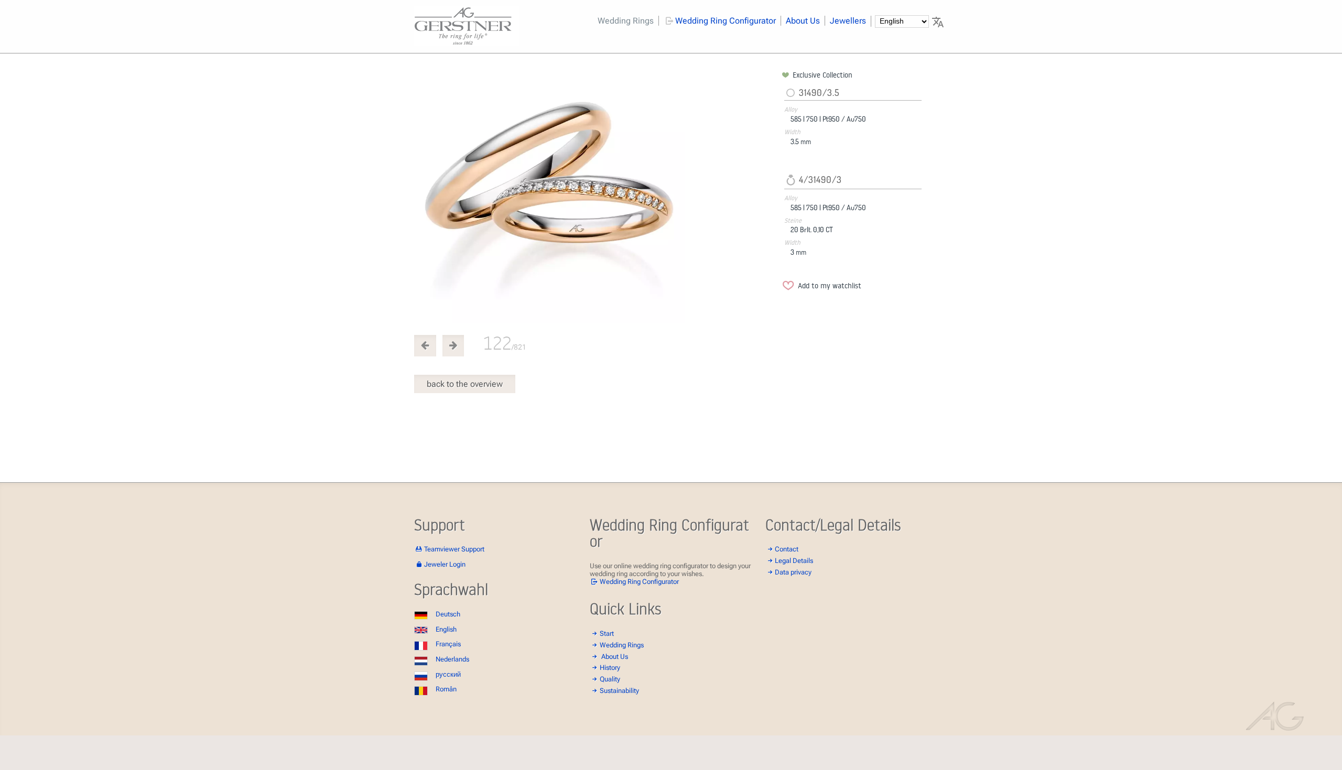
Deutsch (448, 614)
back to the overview (465, 384)
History (610, 667)
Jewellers (848, 21)
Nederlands (452, 659)
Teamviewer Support (454, 549)
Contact (786, 549)
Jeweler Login (445, 564)
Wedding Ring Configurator (725, 21)
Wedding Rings (626, 21)
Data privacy (793, 572)
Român (446, 689)
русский (448, 674)
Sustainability (619, 691)
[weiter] (596, 197)
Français (448, 644)
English (446, 629)
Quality (610, 679)
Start (607, 633)
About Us (803, 21)
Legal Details (794, 561)
